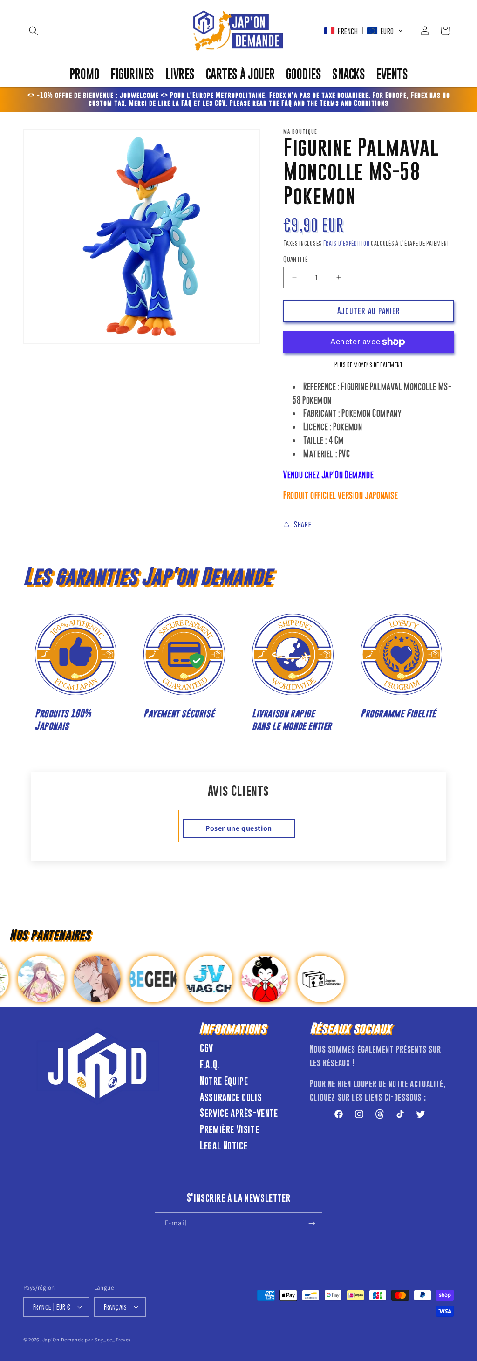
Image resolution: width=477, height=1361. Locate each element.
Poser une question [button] (238, 828)
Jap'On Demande (63, 1339)
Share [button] (302, 524)
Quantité (295, 259)
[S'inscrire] (311, 1223)
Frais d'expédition (346, 242)
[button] (33, 31)
